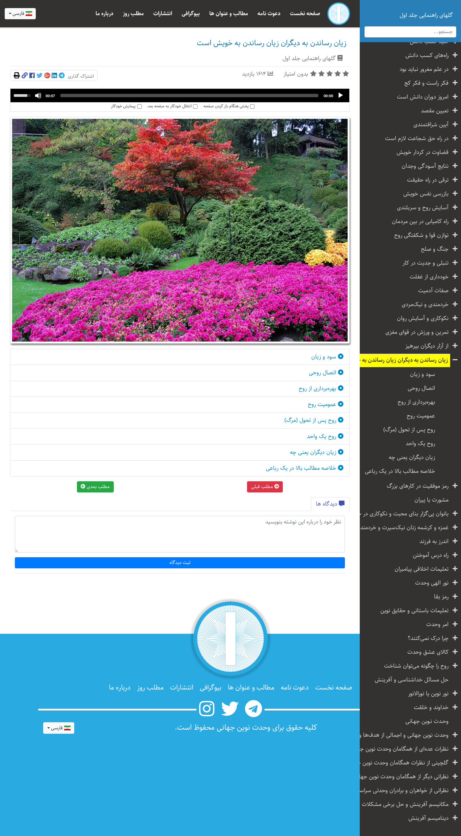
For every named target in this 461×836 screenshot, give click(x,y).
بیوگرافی (191, 13)
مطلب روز (133, 13)
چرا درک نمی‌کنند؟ (428, 638)
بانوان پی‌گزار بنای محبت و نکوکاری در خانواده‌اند (402, 514)
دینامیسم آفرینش (428, 818)
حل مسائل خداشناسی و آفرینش (412, 680)
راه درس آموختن (431, 555)
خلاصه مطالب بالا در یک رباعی (400, 471)
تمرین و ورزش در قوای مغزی (417, 332)
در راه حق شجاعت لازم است (417, 138)
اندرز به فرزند (434, 541)
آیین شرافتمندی (431, 125)
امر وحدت (437, 624)
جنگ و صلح (435, 249)
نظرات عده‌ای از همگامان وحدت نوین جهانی (402, 749)
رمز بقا (441, 597)
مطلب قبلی (262, 487)
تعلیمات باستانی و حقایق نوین (414, 611)
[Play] (340, 95)
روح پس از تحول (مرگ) (409, 430)
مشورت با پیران (431, 500)
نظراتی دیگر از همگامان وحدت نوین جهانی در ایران (402, 777)
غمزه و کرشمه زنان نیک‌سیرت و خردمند (404, 528)
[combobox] (20, 14)
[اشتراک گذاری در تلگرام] (61, 76)
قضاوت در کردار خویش (423, 152)
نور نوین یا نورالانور (428, 694)
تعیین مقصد (435, 111)
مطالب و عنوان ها (228, 13)
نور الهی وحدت (432, 583)
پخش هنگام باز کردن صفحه (226, 106)
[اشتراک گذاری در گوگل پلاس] (47, 76)
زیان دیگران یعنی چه (412, 457)
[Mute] (38, 95)
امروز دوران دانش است (423, 97)
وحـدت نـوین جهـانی (427, 721)
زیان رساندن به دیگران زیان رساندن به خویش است (401, 360)
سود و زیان (422, 374)
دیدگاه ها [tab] (327, 504)
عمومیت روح (421, 416)
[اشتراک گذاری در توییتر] (39, 76)
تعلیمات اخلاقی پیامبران (422, 569)
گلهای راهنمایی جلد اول (309, 58)
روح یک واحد (420, 444)
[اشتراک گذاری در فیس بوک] (32, 76)
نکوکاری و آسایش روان (423, 318)
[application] (179, 95)
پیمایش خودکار (123, 106)
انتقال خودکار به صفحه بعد (169, 106)
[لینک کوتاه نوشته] (25, 76)
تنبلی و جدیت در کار (426, 263)
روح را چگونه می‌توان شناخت (416, 666)
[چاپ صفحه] (17, 76)
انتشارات (162, 13)
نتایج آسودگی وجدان (425, 166)
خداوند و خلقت (431, 707)
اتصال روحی (421, 388)
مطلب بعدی (97, 487)
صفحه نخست (305, 13)
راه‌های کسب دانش (427, 55)
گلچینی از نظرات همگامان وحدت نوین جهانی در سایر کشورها (402, 763)
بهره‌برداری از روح (416, 402)
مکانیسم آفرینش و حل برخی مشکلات (405, 804)
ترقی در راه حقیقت (428, 180)
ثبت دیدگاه (180, 563)
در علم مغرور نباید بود (424, 69)
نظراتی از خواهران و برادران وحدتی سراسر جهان (402, 790)
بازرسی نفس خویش (426, 194)
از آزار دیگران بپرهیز (427, 346)
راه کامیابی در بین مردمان (420, 221)
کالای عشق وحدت (428, 652)
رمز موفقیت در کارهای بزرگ (418, 486)
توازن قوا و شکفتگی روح (421, 235)
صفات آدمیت (433, 291)
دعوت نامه (268, 13)
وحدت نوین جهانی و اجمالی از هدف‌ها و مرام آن (402, 735)
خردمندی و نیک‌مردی (425, 304)
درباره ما (104, 13)
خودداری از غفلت (429, 277)
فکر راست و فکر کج (426, 83)
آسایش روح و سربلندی (423, 208)
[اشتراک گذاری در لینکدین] (54, 76)
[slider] (189, 95)
